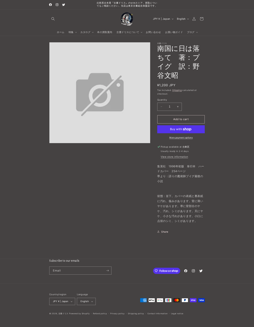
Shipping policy (136, 313)
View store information (174, 156)
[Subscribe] (107, 271)
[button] (53, 19)
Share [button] (164, 231)
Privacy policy (117, 313)
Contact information (157, 313)
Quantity (162, 99)
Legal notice (177, 313)
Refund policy (100, 313)
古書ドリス (63, 313)
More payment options (181, 137)
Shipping (177, 90)
